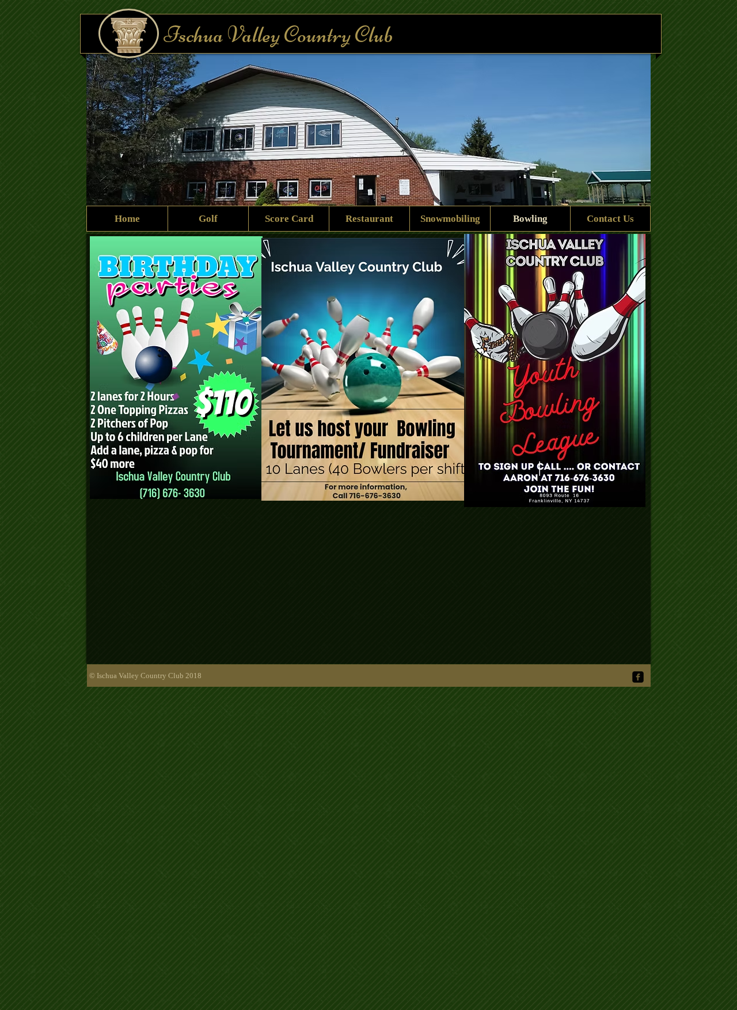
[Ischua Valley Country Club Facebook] (638, 677)
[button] (430, 140)
